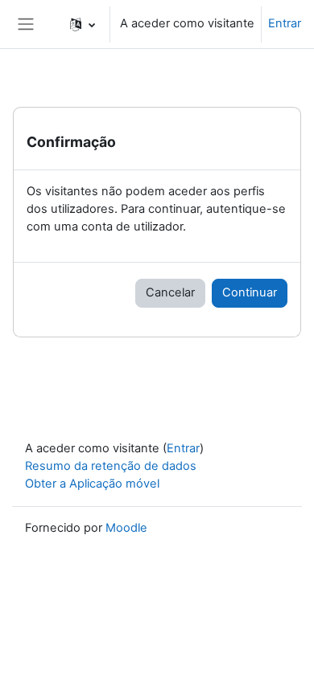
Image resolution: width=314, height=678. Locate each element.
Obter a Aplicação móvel (92, 483)
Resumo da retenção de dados (110, 466)
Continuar (249, 292)
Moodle (126, 528)
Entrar (284, 23)
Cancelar (170, 292)
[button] (82, 24)
